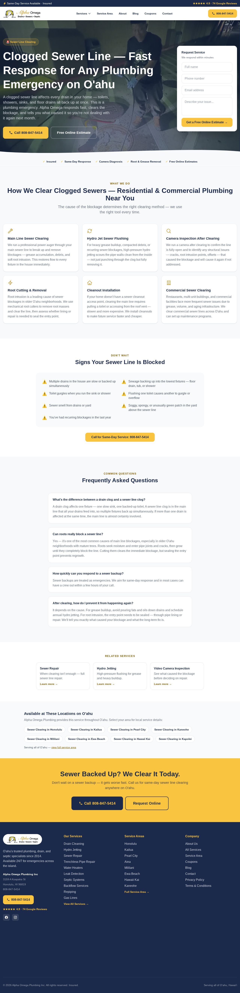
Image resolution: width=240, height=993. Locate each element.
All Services (193, 849)
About (123, 13)
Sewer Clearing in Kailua (86, 729)
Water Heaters (73, 867)
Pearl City (131, 855)
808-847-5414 (224, 13)
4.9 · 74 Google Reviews (215, 3)
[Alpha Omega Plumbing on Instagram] (15, 917)
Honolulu (130, 843)
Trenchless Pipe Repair (79, 861)
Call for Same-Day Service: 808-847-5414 (120, 437)
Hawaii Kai (131, 879)
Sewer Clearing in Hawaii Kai (132, 738)
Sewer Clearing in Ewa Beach (86, 738)
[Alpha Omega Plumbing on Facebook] (6, 917)
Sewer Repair (73, 855)
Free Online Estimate (74, 133)
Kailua (128, 849)
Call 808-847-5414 (28, 133)
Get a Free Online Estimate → (207, 122)
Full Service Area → (136, 891)
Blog (136, 13)
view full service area (63, 747)
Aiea (127, 861)
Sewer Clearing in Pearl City (128, 729)
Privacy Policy (194, 879)
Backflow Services (76, 885)
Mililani (129, 867)
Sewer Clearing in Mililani (43, 738)
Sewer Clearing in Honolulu (44, 729)
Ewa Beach (132, 873)
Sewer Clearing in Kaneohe (171, 729)
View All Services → (76, 903)
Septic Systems (74, 879)
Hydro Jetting (72, 849)
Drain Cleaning (74, 843)
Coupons (150, 13)
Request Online (147, 803)
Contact (167, 13)
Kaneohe (130, 885)
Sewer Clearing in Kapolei (175, 738)
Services (81, 13)
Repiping (70, 891)
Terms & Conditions (198, 885)
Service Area (105, 13)
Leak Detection (74, 873)
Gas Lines (70, 897)
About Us (191, 843)
